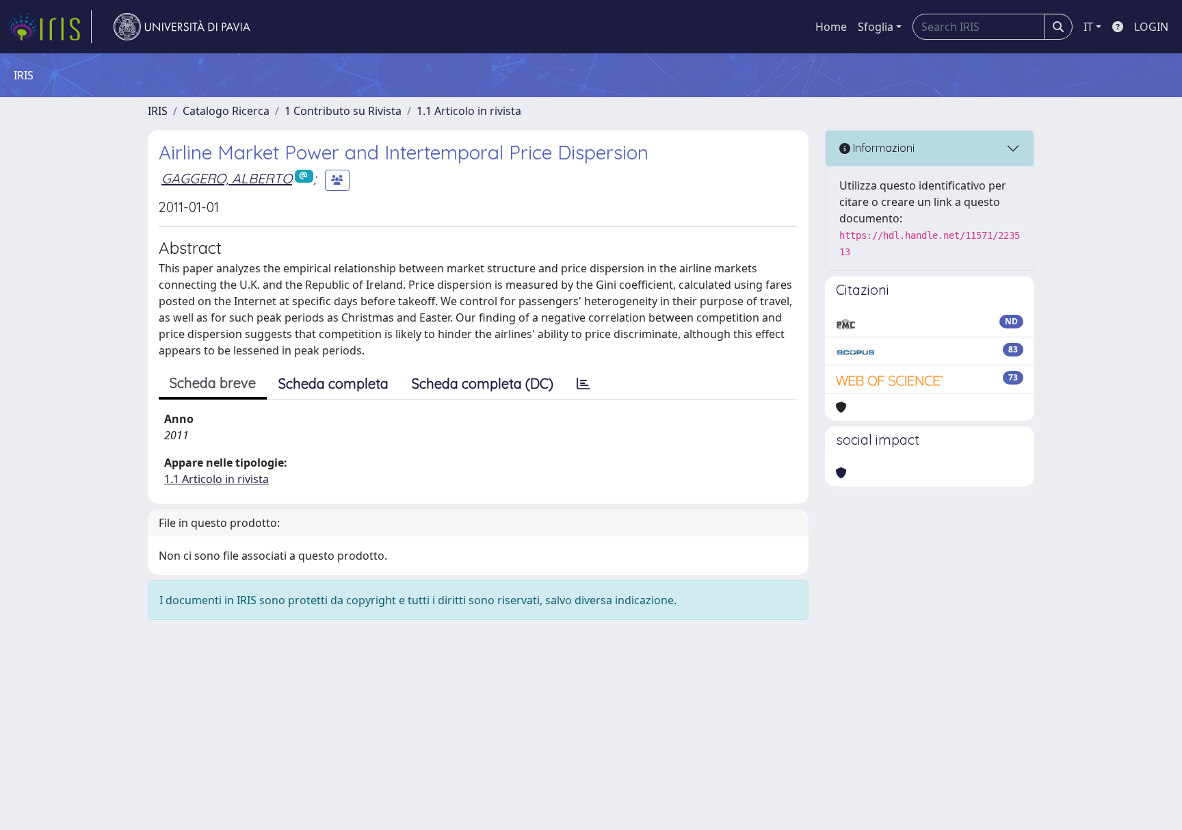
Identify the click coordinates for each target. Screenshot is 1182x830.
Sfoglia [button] (875, 26)
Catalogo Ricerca (226, 110)
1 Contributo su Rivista (343, 110)
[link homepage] (50, 26)
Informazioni (882, 148)
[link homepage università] (182, 26)
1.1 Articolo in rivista (469, 110)
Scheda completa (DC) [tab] (482, 383)
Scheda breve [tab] (213, 382)
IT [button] (1088, 26)
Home (831, 26)
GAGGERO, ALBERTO (226, 178)
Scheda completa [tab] (333, 383)
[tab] (583, 383)
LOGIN (1151, 26)
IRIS (158, 110)
